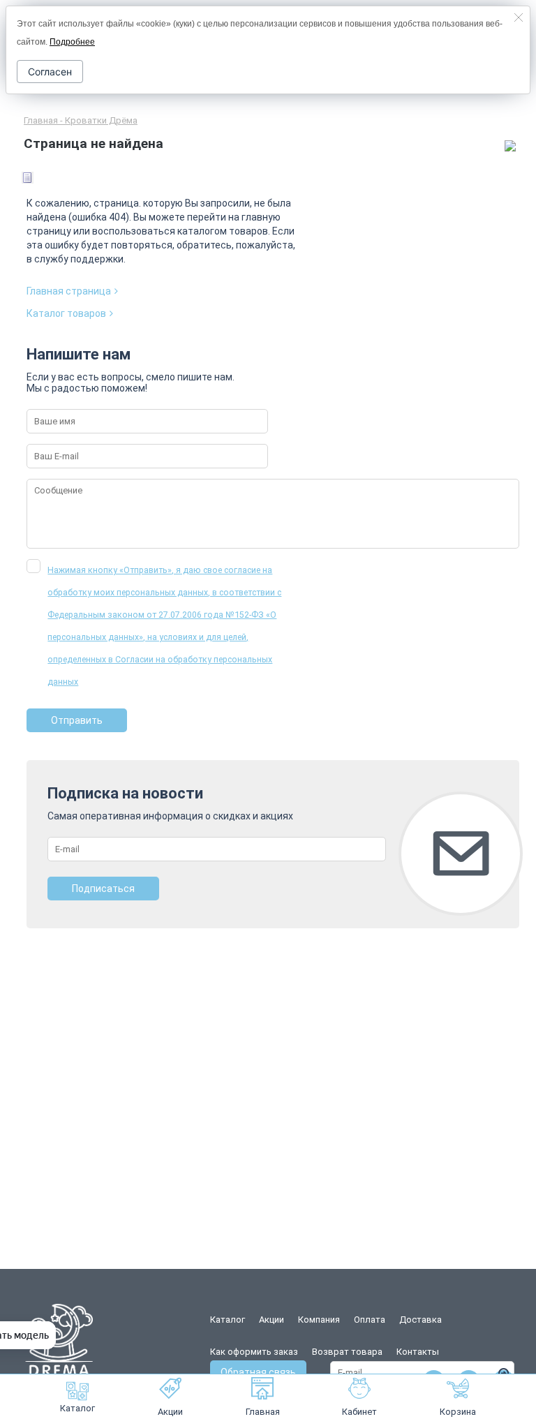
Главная (263, 1411)
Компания (319, 1319)
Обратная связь (258, 1372)
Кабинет (359, 1411)
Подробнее (72, 42)
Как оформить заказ (254, 1351)
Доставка (420, 1319)
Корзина (458, 1411)
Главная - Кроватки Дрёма (80, 120)
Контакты (417, 1351)
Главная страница (69, 291)
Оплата (369, 1319)
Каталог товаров (66, 313)
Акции (170, 1411)
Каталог (77, 1408)
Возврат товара (347, 1351)
